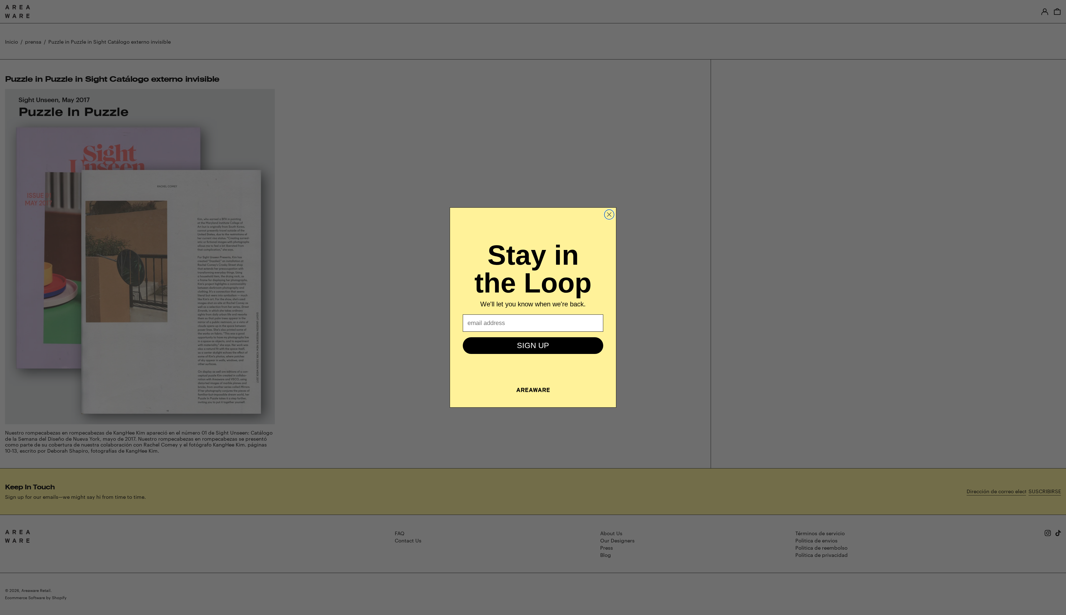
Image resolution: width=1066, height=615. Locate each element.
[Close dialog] (609, 214)
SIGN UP (533, 345)
